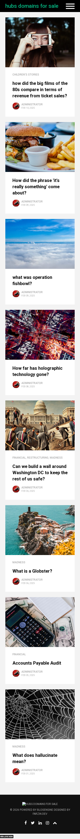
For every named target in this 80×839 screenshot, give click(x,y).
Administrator (32, 104)
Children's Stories (25, 74)
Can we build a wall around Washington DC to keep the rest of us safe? (40, 473)
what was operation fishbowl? (32, 280)
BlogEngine (45, 809)
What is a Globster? (32, 571)
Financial (19, 457)
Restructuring (37, 457)
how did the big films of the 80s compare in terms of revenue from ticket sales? (40, 89)
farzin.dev (40, 813)
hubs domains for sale (31, 6)
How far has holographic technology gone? (37, 371)
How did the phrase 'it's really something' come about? (36, 187)
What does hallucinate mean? (34, 758)
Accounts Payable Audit (36, 663)
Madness (56, 457)
